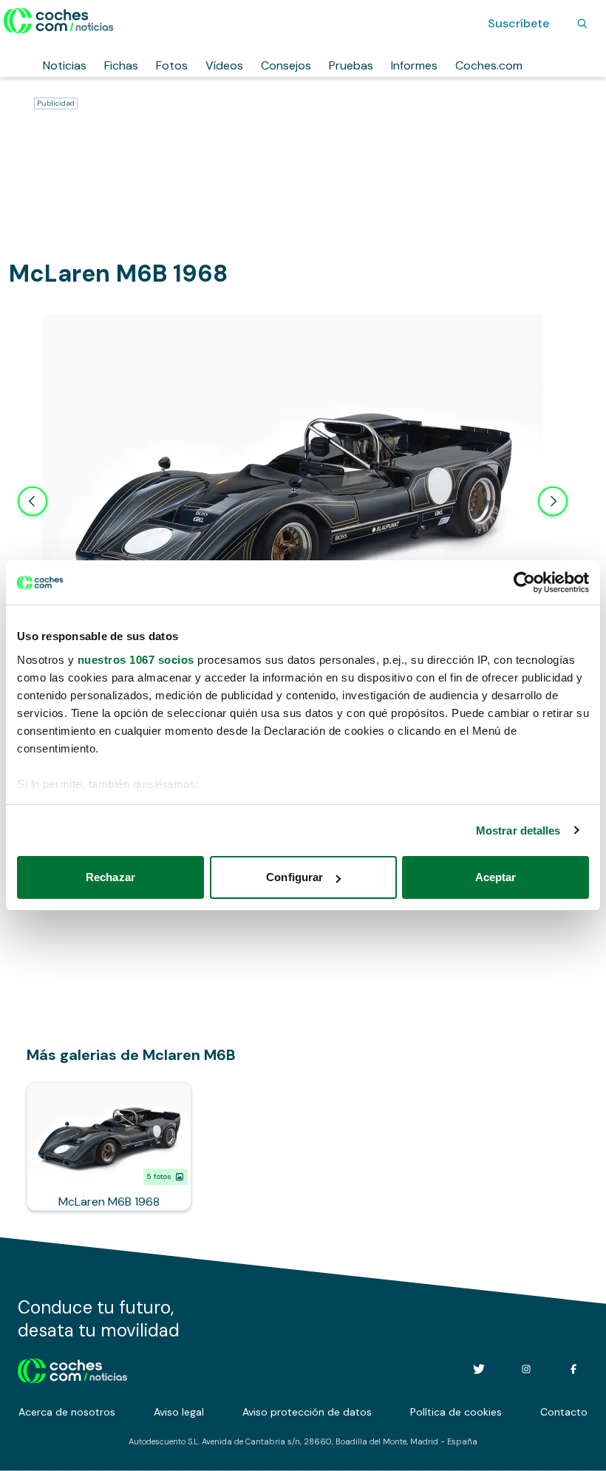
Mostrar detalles (518, 830)
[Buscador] (582, 23)
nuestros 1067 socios (136, 659)
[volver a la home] (73, 1369)
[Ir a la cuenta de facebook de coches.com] (573, 1369)
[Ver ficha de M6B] (109, 1146)
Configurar (294, 877)
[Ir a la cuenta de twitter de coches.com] (479, 1369)
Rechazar (110, 877)
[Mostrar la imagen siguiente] (553, 501)
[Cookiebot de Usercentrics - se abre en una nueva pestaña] (524, 582)
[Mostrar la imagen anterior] (32, 501)
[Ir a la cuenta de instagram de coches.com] (526, 1369)
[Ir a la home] (59, 20)
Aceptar (496, 877)
